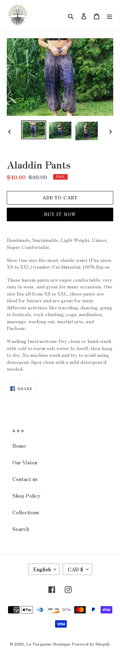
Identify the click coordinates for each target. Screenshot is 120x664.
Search (20, 528)
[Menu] (109, 15)
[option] (34, 130)
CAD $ (75, 569)
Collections (25, 512)
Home (19, 445)
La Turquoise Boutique (48, 644)
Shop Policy (26, 495)
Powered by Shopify (91, 644)
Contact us (25, 479)
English (42, 569)
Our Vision (24, 462)
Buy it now (60, 214)
